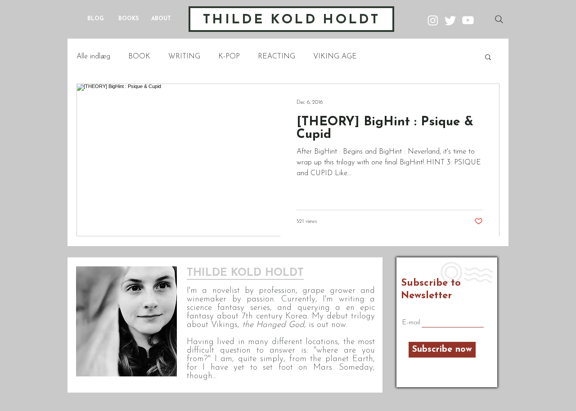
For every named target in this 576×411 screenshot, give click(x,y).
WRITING (184, 56)
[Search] (499, 19)
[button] (488, 57)
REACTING (276, 56)
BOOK (139, 56)
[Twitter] (450, 20)
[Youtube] (468, 20)
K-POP (229, 56)
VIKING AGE (335, 56)
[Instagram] (433, 20)
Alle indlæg (93, 56)
